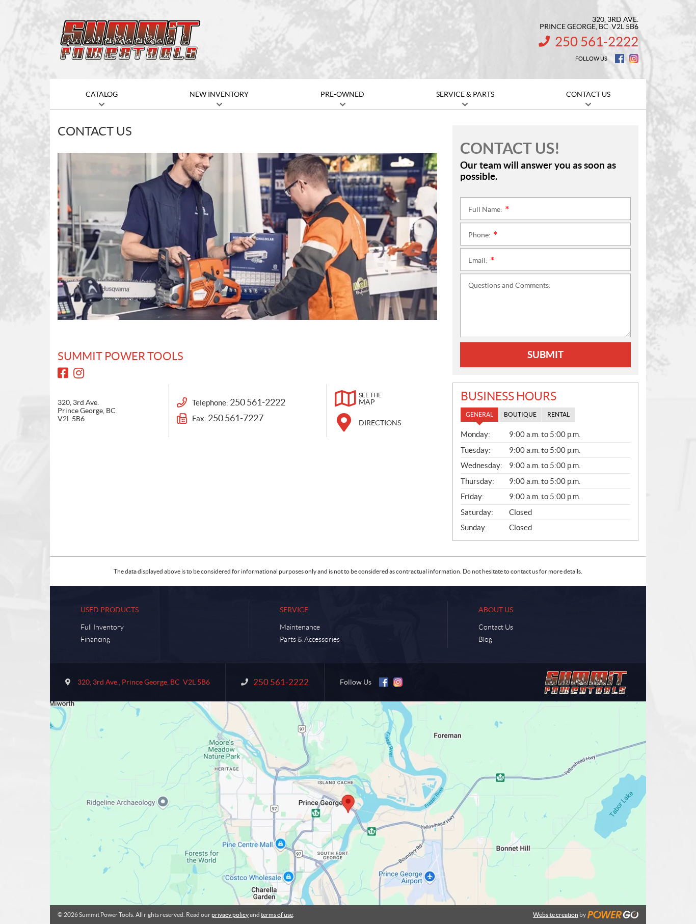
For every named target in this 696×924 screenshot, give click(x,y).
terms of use (277, 914)
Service (294, 610)
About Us (495, 610)
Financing (95, 639)
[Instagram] (633, 58)
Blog (485, 639)
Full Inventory (102, 627)
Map (370, 398)
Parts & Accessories (310, 639)
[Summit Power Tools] (131, 39)
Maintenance (300, 627)
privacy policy (230, 914)
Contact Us (495, 627)
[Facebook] (619, 58)
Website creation (555, 914)
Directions (380, 422)
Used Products (110, 610)
